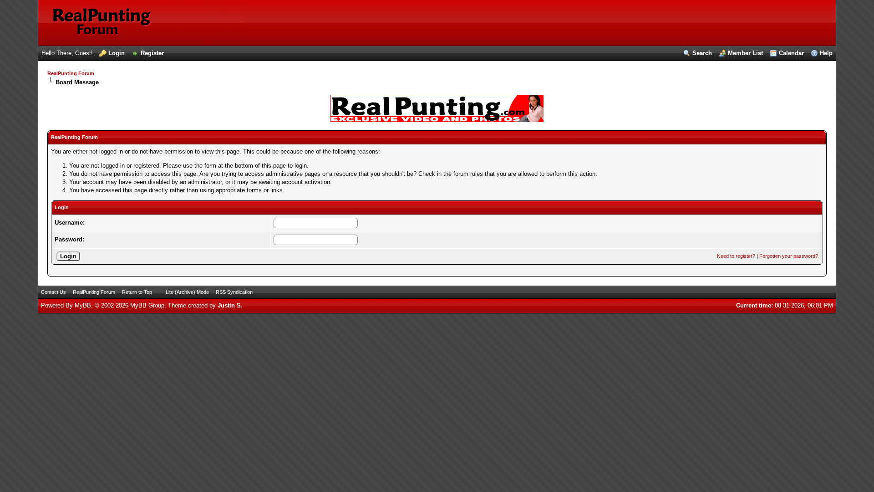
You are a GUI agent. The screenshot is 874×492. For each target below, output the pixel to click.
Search (702, 53)
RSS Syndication (234, 292)
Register (152, 53)
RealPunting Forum (70, 73)
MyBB (83, 305)
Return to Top (137, 292)
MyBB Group (147, 305)
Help (826, 53)
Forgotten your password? (788, 256)
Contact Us (53, 292)
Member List (745, 53)
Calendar (791, 53)
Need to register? (736, 256)
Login (116, 53)
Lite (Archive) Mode (187, 292)
